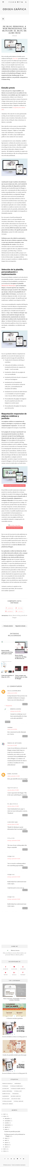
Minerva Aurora (15, 709)
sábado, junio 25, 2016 (12, 693)
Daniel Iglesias (12, 773)
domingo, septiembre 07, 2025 (13, 840)
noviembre (7, 1120)
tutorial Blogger (7, 1101)
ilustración (5, 1088)
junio (6, 1129)
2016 (4, 1116)
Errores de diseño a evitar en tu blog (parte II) (14, 1073)
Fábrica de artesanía (14, 743)
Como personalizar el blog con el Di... (7, 676)
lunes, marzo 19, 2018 (12, 745)
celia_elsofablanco (14, 690)
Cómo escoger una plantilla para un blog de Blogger (21, 677)
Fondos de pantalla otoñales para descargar (14, 1055)
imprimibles (17, 1083)
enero (6, 1147)
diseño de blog (16, 615)
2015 (4, 1149)
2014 (4, 1151)
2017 (4, 1114)
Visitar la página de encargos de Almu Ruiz (14, 485)
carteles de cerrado (7, 1103)
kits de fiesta (5, 1098)
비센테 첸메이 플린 (12, 822)
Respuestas (9, 705)
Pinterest (10, 611)
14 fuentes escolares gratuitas (14, 1018)
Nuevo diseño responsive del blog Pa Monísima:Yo (20, 657)
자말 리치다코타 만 (12, 787)
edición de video (15, 1098)
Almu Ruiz (15, 58)
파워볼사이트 (11, 856)
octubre (7, 1123)
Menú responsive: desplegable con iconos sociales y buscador (14, 999)
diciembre (7, 1118)
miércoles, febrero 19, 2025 (13, 790)
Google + (21, 611)
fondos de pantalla (7, 1083)
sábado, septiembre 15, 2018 (13, 776)
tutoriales (5, 1086)
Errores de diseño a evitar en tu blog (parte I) (14, 1036)
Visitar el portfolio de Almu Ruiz (14, 527)
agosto (6, 1127)
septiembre (8, 1125)
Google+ (14, 974)
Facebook (10, 608)
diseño (10, 615)
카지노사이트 (11, 838)
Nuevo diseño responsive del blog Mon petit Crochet (7, 652)
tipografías (15, 1093)
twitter (6, 974)
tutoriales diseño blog (16, 1086)
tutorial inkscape (18, 1101)
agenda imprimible (7, 1091)
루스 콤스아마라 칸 (12, 803)
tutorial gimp (18, 1091)
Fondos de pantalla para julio (12, 1131)
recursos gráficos (16, 1096)
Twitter (20, 608)
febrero (7, 1144)
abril (6, 1140)
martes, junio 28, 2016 (12, 729)
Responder (25, 704)
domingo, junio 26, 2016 (15, 711)
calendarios (5, 1096)
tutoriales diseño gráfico (18, 1088)
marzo (6, 1142)
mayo (6, 1138)
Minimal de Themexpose (8, 285)
